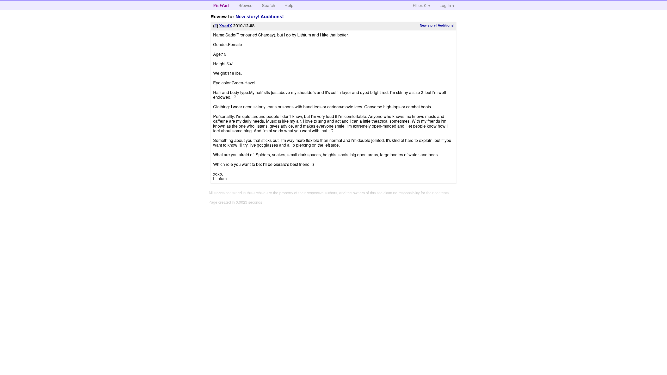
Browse (245, 5)
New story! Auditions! (260, 16)
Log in (445, 5)
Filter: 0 (420, 5)
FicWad (221, 5)
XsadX (225, 26)
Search (268, 5)
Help (289, 5)
